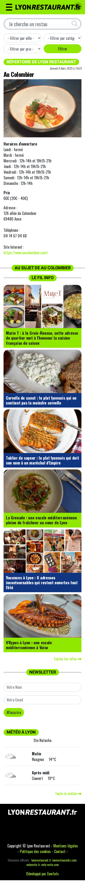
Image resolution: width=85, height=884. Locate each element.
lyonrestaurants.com (64, 860)
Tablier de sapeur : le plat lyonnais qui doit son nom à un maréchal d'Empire (42, 460)
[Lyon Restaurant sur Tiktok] (70, 832)
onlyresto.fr (33, 864)
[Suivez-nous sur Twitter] (28, 832)
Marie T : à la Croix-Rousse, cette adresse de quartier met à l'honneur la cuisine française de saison (42, 338)
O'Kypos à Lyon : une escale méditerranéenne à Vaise (29, 644)
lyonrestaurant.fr (41, 860)
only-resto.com (50, 864)
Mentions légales (65, 846)
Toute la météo (66, 793)
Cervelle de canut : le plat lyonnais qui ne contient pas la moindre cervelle (41, 400)
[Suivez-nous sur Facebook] (14, 832)
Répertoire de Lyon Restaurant (41, 62)
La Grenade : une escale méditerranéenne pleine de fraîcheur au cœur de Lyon (41, 519)
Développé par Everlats (42, 874)
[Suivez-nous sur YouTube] (56, 832)
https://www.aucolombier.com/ (26, 252)
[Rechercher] (77, 7)
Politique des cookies (35, 851)
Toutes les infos (66, 659)
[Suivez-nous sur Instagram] (42, 832)
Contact (59, 851)
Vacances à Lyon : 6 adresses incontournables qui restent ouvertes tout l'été (42, 582)
